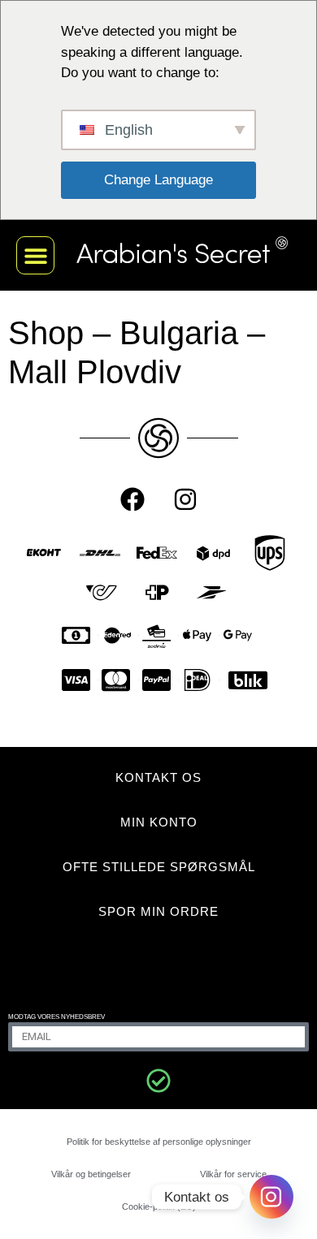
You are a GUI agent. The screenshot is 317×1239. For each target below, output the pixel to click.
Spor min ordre (158, 911)
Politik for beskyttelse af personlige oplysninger (159, 1141)
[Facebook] (132, 499)
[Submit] (158, 1080)
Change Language (158, 180)
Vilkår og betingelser (91, 1174)
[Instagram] (185, 499)
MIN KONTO (159, 822)
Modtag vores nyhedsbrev (56, 1017)
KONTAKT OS (158, 777)
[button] (35, 255)
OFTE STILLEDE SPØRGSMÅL (159, 867)
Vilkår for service (233, 1174)
